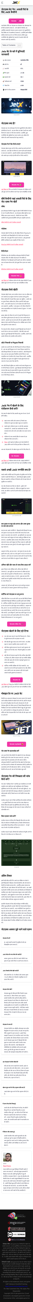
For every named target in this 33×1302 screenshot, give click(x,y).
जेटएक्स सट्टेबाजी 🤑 (16, 744)
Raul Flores (7, 1166)
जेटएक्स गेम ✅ (16, 185)
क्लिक (5, 442)
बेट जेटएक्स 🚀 (16, 456)
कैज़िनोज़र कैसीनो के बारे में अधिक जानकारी (12, 269)
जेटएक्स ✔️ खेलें (16, 21)
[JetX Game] (16, 2)
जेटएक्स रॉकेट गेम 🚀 (16, 624)
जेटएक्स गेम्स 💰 (16, 276)
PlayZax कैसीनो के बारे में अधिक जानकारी (12, 244)
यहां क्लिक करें (5, 189)
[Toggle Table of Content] (18, 45)
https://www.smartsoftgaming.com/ (16, 1286)
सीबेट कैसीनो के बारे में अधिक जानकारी (11, 222)
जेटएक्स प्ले (16, 680)
